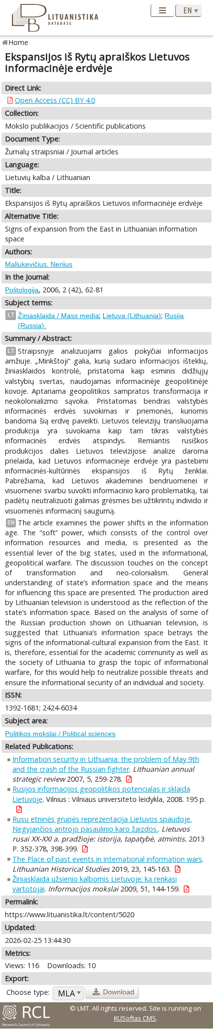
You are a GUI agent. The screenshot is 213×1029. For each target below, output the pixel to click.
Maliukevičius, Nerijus (38, 264)
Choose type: (28, 992)
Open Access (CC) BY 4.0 (55, 100)
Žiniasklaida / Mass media (58, 316)
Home (18, 42)
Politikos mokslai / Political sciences (60, 734)
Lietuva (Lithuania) (132, 316)
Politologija (22, 290)
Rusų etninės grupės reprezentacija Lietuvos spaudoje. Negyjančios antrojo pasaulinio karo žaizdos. (102, 824)
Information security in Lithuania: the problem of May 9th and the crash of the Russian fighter (105, 764)
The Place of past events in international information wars (107, 859)
